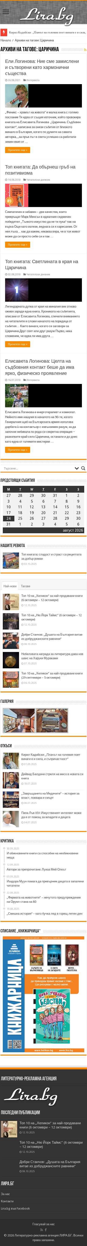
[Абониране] (85, 50)
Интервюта (32, 80)
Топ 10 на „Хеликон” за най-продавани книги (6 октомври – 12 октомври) (50, 1125)
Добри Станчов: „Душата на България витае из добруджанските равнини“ (49, 1164)
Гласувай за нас (43, 1224)
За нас (5, 1194)
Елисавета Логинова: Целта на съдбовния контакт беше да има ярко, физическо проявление (39, 367)
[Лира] (47, 11)
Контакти (7, 1201)
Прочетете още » (17, 150)
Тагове (25, 586)
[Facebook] (45, 1230)
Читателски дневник (38, 179)
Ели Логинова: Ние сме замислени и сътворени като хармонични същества (42, 67)
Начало (5, 40)
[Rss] (41, 1230)
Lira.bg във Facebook (15, 1208)
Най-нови (9, 586)
